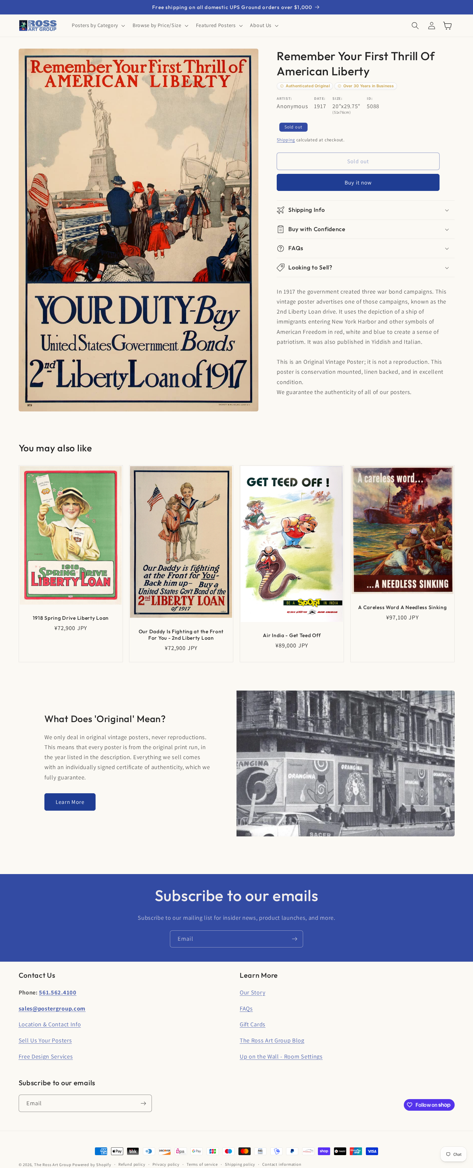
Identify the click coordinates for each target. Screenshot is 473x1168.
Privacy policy (166, 1164)
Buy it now (358, 182)
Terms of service (202, 1164)
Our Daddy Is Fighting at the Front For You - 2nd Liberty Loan (181, 634)
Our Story (252, 992)
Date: (319, 98)
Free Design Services (46, 1056)
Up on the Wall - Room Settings (281, 1056)
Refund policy (131, 1164)
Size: (337, 98)
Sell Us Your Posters (45, 1040)
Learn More (70, 801)
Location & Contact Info (50, 1024)
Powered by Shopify (91, 1164)
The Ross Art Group (52, 1164)
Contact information (281, 1164)
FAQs (246, 1008)
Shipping (286, 140)
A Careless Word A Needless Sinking (402, 607)
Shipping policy (240, 1164)
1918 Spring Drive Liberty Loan (70, 617)
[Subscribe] (294, 939)
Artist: (284, 98)
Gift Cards (252, 1024)
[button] (97, 25)
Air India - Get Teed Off (291, 635)
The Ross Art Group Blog (272, 1040)
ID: (370, 98)
